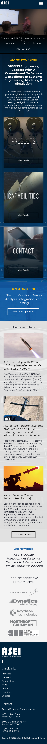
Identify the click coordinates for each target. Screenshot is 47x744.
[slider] (21, 33)
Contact (6, 696)
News (4, 685)
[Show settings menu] (40, 33)
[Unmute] (36, 33)
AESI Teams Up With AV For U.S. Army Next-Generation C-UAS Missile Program (22, 365)
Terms (42, 738)
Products (6, 673)
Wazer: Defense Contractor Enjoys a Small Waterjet (20, 497)
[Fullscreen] (45, 33)
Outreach (6, 677)
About (5, 688)
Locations (7, 692)
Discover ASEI (23, 49)
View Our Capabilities (23, 311)
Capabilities (8, 681)
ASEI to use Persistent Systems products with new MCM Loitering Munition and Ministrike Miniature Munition (23, 430)
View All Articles (23, 534)
